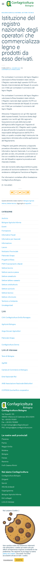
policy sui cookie (9, 553)
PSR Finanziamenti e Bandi (12, 263)
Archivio (5, 218)
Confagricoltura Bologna (11, 475)
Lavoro (4, 247)
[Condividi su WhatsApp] (12, 192)
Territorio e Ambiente (10, 301)
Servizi (4, 483)
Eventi (4, 226)
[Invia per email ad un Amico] (24, 192)
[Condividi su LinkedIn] (28, 192)
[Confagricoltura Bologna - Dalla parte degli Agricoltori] (20, 4)
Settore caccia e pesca (10, 272)
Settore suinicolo (8, 288)
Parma (4, 442)
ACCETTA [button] (19, 560)
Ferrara (4, 457)
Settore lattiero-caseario (11, 280)
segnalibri (28, 203)
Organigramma (7, 490)
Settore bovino (7, 268)
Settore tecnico (7, 292)
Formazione (6, 230)
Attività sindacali (8, 486)
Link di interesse (8, 502)
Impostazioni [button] (8, 560)
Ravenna (5, 461)
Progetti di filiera (8, 259)
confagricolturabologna (11, 69)
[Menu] (3, 4)
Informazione (7, 243)
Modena (5, 450)
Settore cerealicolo (9, 276)
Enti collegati (7, 498)
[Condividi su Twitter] (20, 192)
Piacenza (5, 439)
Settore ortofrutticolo (10, 284)
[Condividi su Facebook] (16, 192)
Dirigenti (5, 479)
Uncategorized (7, 305)
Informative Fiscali (9, 234)
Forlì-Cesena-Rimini (9, 465)
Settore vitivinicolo (9, 297)
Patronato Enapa (8, 255)
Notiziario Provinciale (10, 251)
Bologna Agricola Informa (11, 222)
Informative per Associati (11, 239)
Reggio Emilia (7, 446)
